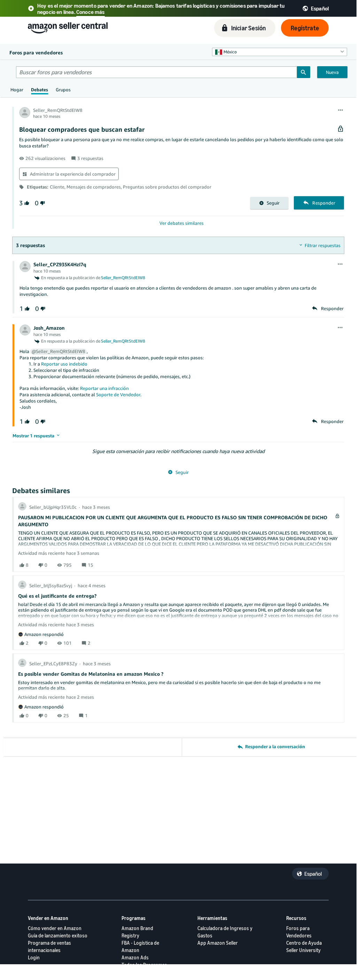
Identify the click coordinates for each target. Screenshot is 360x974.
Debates (39, 89)
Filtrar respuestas (323, 245)
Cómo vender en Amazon (54, 928)
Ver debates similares (181, 223)
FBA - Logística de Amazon (140, 946)
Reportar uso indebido (64, 364)
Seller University (303, 950)
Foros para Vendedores (299, 931)
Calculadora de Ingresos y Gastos (224, 931)
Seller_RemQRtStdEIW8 (123, 277)
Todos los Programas (144, 965)
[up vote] (26, 203)
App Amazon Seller (217, 943)
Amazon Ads (135, 957)
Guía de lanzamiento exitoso (57, 935)
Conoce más (90, 11)
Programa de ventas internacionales (49, 946)
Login (34, 957)
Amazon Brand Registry (137, 931)
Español (313, 873)
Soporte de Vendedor (118, 394)
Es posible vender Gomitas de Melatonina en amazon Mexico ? (90, 674)
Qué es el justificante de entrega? (57, 596)
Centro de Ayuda (304, 943)
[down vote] (41, 203)
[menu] (340, 110)
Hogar (16, 89)
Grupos (63, 89)
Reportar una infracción (104, 388)
